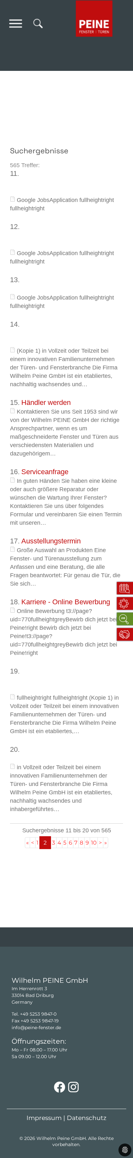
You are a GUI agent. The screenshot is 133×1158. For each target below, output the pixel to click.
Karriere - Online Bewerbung (65, 602)
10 (94, 842)
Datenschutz (87, 1118)
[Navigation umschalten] (15, 23)
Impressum (44, 1118)
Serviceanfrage (44, 472)
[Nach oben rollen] (119, 1131)
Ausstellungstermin (51, 541)
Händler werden (46, 402)
